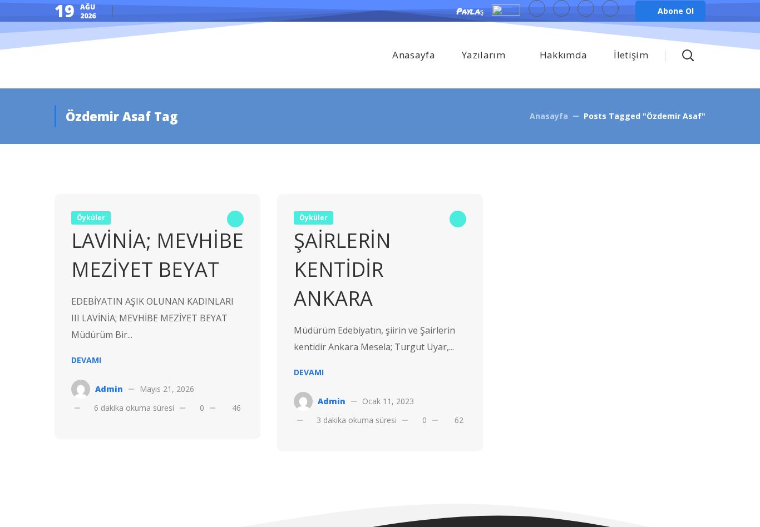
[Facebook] (561, 8)
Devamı (86, 360)
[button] (670, 11)
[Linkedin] (586, 8)
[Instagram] (610, 8)
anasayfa (549, 116)
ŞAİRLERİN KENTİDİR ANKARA (342, 269)
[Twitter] (537, 8)
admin (109, 389)
